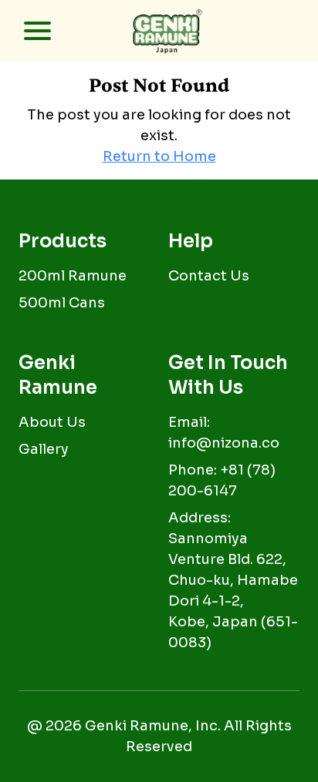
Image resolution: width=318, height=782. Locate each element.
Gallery (44, 449)
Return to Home (159, 156)
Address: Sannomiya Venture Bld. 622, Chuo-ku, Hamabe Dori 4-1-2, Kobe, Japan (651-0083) (233, 580)
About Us (52, 422)
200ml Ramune (73, 275)
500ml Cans (62, 302)
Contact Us (208, 275)
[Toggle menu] (28, 30)
